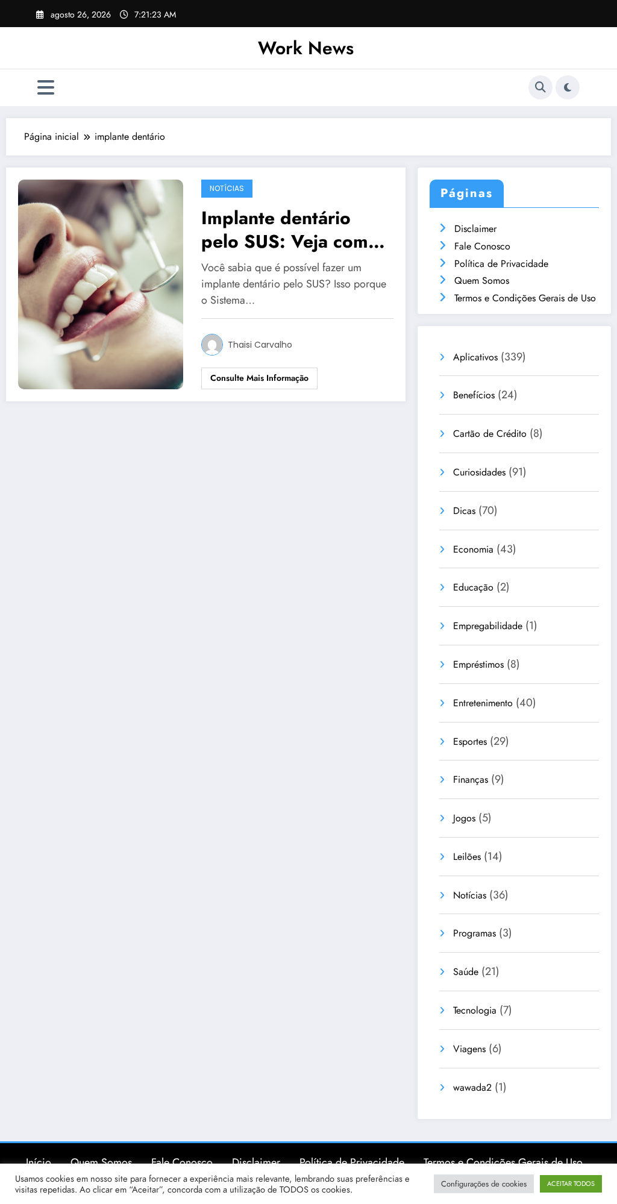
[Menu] (45, 87)
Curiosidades (479, 472)
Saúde (465, 972)
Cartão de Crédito (490, 434)
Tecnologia (474, 1010)
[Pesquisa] (540, 87)
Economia (473, 549)
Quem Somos (481, 280)
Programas (474, 933)
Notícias (227, 188)
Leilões (467, 857)
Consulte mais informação (259, 378)
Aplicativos (475, 357)
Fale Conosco (482, 246)
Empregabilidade (487, 626)
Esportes (470, 741)
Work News (306, 48)
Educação (473, 587)
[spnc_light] (568, 87)
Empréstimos (478, 664)
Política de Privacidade (501, 264)
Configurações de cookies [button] (484, 1184)
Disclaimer (475, 229)
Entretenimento (483, 703)
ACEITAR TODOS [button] (571, 1183)
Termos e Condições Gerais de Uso (525, 298)
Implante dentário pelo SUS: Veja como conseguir (290, 229)
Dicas (464, 511)
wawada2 (472, 1087)
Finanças (470, 779)
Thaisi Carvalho (260, 345)
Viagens (469, 1049)
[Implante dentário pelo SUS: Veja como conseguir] (100, 283)
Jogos (464, 818)
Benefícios (474, 395)
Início (38, 1162)
